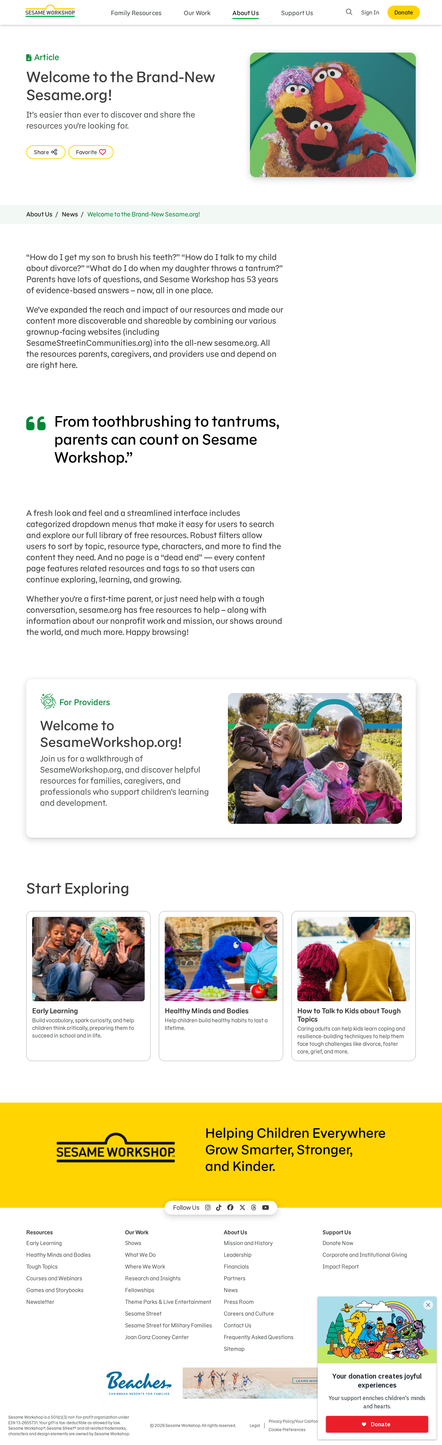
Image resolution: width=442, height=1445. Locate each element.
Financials (236, 1266)
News (70, 214)
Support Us (297, 13)
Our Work (197, 13)
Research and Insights (153, 1278)
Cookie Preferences (287, 1429)
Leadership (237, 1254)
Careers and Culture (249, 1313)
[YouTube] (265, 1208)
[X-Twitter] (242, 1208)
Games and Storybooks (55, 1290)
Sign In (370, 12)
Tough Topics (42, 1266)
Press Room (239, 1301)
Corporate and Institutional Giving (365, 1254)
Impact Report (341, 1266)
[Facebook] (230, 1208)
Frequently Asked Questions (259, 1337)
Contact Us (237, 1325)
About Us (245, 13)
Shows (133, 1243)
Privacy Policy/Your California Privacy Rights (309, 1421)
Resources (39, 1232)
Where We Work (145, 1266)
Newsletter (40, 1301)
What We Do (140, 1254)
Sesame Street (143, 1313)
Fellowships (139, 1290)
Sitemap (234, 1348)
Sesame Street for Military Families (168, 1325)
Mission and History (248, 1243)
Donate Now (338, 1243)
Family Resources (136, 13)
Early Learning (44, 1243)
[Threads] (254, 1208)
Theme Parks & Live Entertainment (168, 1301)
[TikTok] (219, 1208)
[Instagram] (208, 1208)
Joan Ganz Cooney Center (157, 1337)
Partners (235, 1278)
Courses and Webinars (54, 1278)
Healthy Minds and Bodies (58, 1254)
